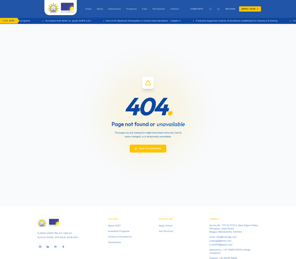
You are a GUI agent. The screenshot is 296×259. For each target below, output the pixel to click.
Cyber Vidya (196, 9)
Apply (248, 9)
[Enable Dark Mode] (218, 9)
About (100, 9)
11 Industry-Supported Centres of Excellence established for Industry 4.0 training (231, 20)
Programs (131, 9)
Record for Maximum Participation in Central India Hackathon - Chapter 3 (138, 20)
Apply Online (166, 225)
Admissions (114, 9)
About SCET (114, 225)
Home (88, 9)
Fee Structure (166, 231)
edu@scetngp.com (226, 237)
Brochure (230, 9)
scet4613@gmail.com (220, 244)
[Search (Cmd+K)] (210, 9)
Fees (144, 9)
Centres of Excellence (120, 236)
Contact (174, 9)
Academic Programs (119, 231)
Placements (158, 9)
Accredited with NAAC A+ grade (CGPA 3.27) (63, 20)
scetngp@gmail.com (220, 240)
